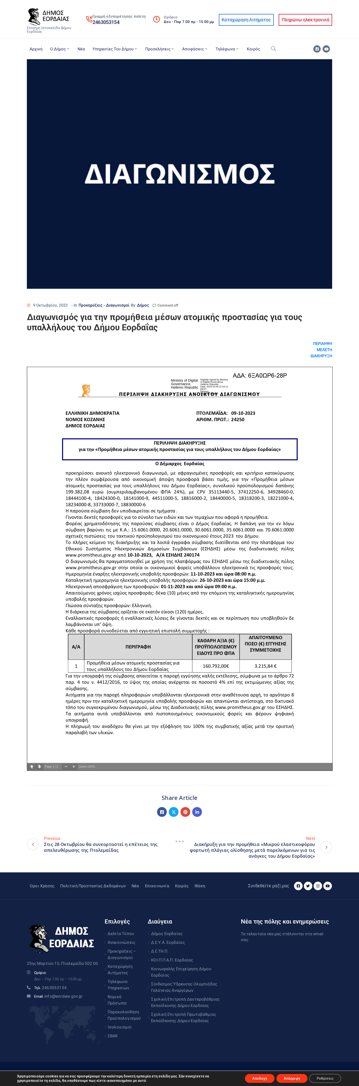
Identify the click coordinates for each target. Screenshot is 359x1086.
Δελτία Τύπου (121, 933)
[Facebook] (162, 812)
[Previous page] (31, 767)
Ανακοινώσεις (121, 942)
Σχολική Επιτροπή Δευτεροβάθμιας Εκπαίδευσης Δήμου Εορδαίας (185, 1002)
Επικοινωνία (157, 885)
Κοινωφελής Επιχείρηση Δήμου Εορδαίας (181, 972)
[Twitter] (174, 812)
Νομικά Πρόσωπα (117, 999)
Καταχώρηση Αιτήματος (120, 969)
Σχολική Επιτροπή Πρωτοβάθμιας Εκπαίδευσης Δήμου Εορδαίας (183, 1017)
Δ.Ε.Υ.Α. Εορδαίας (168, 942)
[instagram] (318, 886)
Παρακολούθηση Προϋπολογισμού (122, 1015)
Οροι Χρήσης (42, 885)
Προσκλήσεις (157, 48)
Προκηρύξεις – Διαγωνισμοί (122, 954)
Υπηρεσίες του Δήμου (113, 48)
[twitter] (308, 886)
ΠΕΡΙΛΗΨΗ (322, 343)
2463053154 (106, 22)
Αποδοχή (259, 1078)
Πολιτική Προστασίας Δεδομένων (93, 885)
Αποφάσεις (193, 48)
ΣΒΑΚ (113, 1035)
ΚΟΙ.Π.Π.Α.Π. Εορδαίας (172, 960)
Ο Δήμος (58, 48)
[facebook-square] (317, 49)
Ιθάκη (199, 885)
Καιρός (253, 48)
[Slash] (179, 841)
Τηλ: (50, 988)
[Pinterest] (185, 812)
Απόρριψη (292, 1078)
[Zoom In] (73, 767)
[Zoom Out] (66, 767)
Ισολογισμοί (120, 1027)
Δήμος (143, 305)
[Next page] (39, 767)
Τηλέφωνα (225, 48)
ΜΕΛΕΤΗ (324, 349)
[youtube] (326, 49)
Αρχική (36, 48)
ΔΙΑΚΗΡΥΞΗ (321, 356)
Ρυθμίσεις (325, 1078)
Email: (58, 996)
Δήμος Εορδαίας (167, 933)
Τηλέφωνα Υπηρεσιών (118, 984)
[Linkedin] (197, 812)
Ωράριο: (40, 972)
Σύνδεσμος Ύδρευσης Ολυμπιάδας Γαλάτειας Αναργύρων (184, 987)
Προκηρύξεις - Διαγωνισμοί (104, 305)
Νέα (81, 48)
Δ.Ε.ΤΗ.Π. (160, 951)
